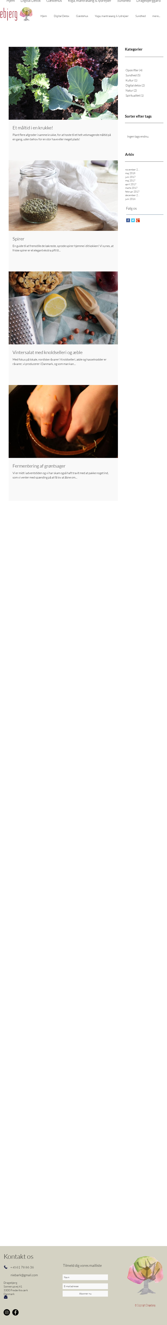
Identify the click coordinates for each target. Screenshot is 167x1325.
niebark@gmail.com (24, 1275)
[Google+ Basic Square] (138, 220)
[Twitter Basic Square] (133, 220)
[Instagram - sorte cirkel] (7, 1312)
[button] (43, 16)
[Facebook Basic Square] (128, 220)
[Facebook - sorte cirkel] (15, 1312)
